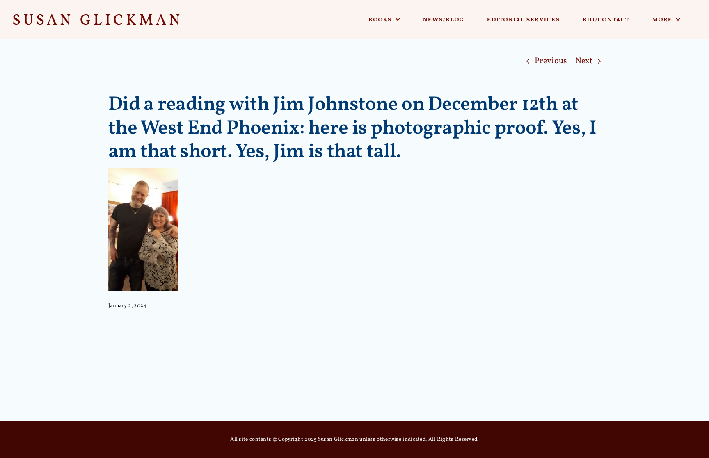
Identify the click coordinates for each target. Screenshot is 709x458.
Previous (551, 61)
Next (583, 61)
